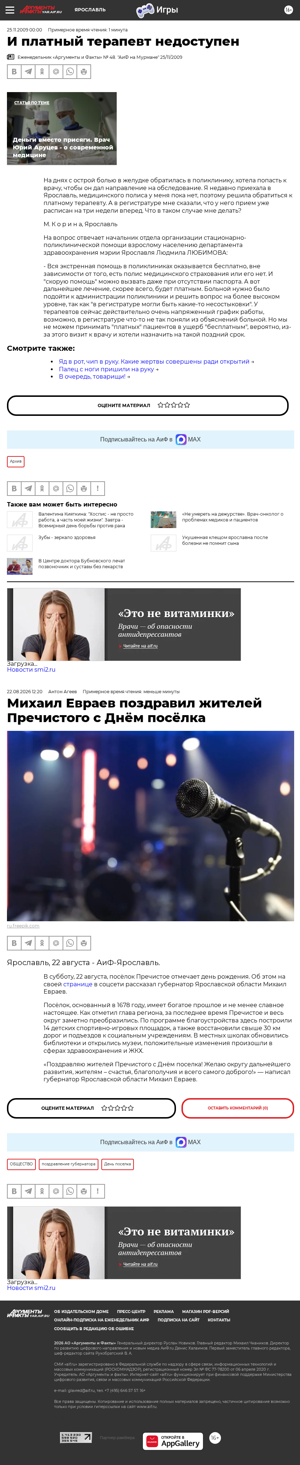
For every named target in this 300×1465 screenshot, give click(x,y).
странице (78, 984)
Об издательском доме (81, 1311)
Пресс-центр (131, 1311)
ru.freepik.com (23, 926)
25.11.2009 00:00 (24, 30)
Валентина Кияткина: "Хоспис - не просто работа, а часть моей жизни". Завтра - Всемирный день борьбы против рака (86, 519)
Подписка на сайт (178, 1320)
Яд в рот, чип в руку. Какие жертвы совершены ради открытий (154, 361)
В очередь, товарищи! (92, 376)
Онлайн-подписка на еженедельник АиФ (101, 1320)
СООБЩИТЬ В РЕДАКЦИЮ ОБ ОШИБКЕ (94, 1329)
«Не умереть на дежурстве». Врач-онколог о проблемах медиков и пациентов (233, 517)
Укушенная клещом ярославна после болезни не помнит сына (225, 540)
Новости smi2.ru (31, 669)
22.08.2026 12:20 (24, 691)
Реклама (164, 1311)
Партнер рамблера (117, 1437)
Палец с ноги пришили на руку (106, 369)
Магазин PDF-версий (205, 1311)
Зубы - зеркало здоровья (66, 537)
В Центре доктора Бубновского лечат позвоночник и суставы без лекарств (81, 563)
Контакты (219, 1320)
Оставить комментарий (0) (238, 1108)
